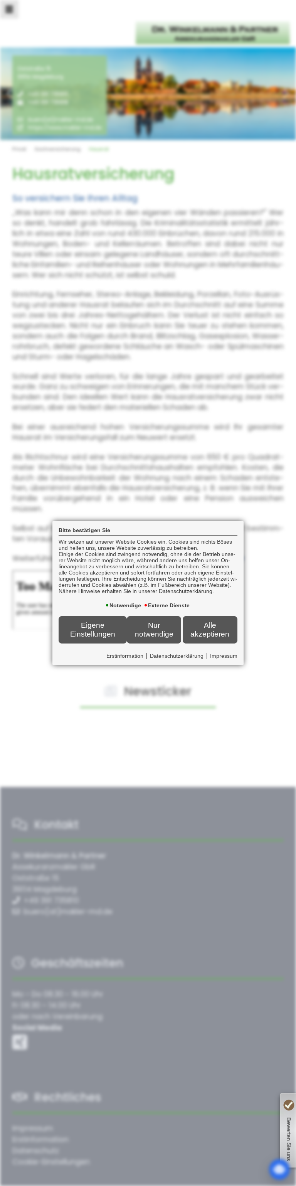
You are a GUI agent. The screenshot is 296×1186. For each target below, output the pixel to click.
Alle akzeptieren (209, 629)
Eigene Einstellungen (92, 629)
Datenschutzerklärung (177, 656)
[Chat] (279, 1169)
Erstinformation (124, 656)
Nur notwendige (154, 629)
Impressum (223, 656)
